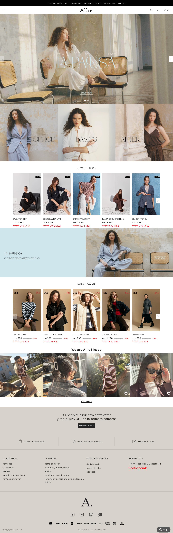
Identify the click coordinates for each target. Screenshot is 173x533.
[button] (151, 10)
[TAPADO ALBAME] (116, 310)
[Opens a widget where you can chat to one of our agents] (163, 530)
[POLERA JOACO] (27, 310)
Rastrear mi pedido (90, 441)
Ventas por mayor (12, 479)
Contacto (7, 463)
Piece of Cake (93, 468)
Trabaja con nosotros (14, 475)
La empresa (8, 467)
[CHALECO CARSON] (86, 310)
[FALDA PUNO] (146, 310)
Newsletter (146, 441)
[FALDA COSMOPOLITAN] (116, 194)
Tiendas (6, 471)
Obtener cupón (86, 425)
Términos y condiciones (57, 475)
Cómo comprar (52, 463)
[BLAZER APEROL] (146, 194)
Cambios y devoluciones (57, 467)
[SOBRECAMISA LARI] (57, 194)
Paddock (90, 471)
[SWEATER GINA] (27, 194)
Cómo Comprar (34, 441)
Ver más (86, 401)
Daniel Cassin (93, 464)
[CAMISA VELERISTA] (86, 194)
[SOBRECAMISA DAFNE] (57, 310)
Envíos (48, 471)
